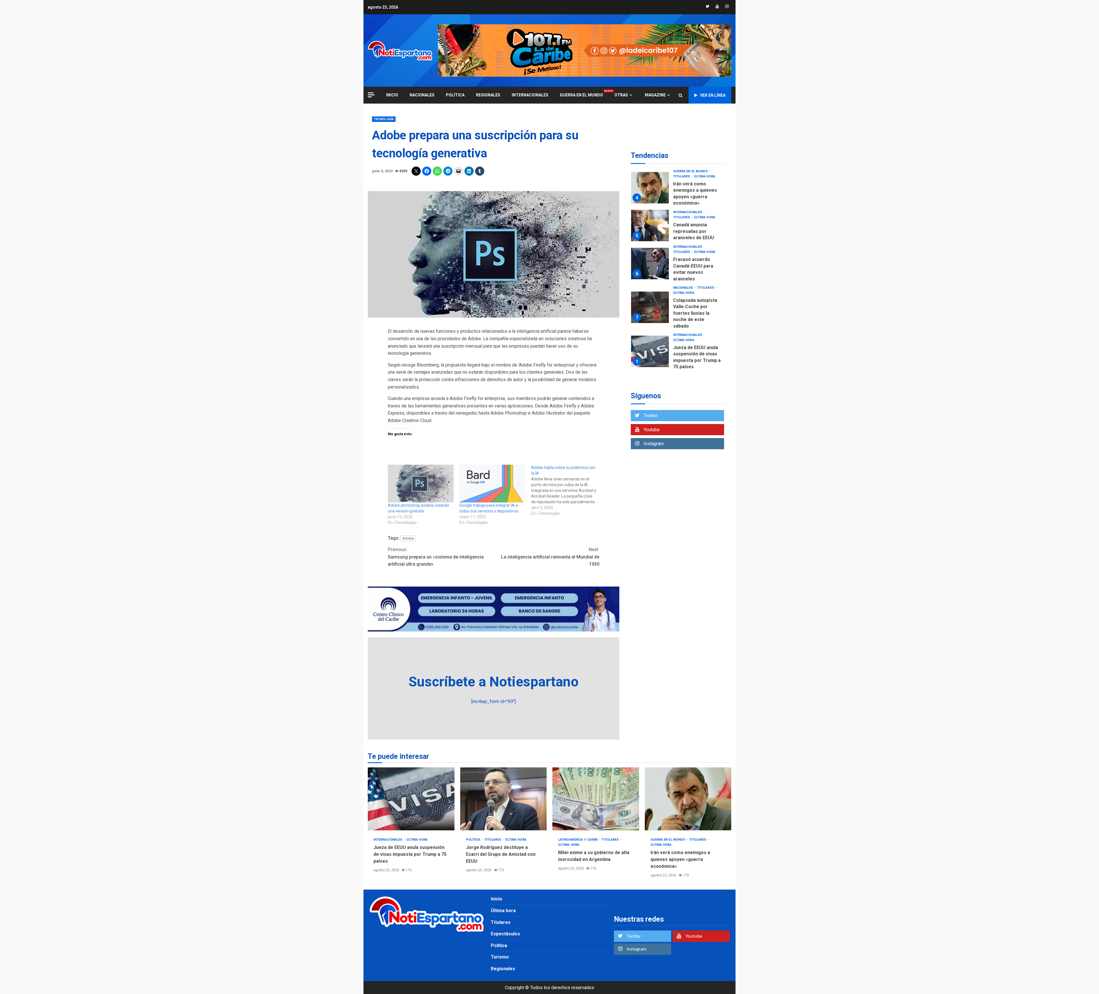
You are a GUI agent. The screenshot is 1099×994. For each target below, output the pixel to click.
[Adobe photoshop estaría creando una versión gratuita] (421, 483)
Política (455, 95)
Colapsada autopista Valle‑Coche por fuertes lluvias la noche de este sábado (650, 307)
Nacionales (422, 95)
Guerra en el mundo (581, 94)
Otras (621, 95)
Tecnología (384, 119)
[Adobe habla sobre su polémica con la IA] (567, 490)
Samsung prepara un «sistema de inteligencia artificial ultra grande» (436, 557)
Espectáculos (505, 933)
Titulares (682, 176)
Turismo (500, 957)
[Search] (680, 95)
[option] (678, 189)
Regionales (488, 95)
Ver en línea (713, 95)
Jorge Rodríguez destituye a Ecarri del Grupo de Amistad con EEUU (503, 798)
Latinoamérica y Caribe (578, 839)
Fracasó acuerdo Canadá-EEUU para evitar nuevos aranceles (650, 263)
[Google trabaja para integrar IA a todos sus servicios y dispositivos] (492, 483)
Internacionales (530, 95)
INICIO (392, 95)
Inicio (496, 899)
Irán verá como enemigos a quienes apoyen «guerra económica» (650, 187)
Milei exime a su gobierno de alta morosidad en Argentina (595, 798)
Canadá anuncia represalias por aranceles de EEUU (650, 225)
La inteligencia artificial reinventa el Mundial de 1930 (550, 557)
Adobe (408, 538)
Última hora (704, 176)
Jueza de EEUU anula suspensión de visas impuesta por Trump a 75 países (650, 351)
